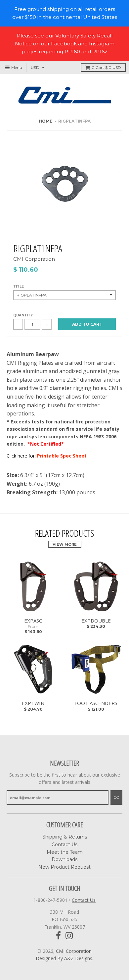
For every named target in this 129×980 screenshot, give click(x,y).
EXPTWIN (33, 703)
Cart (106, 67)
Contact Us (64, 844)
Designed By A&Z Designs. (64, 958)
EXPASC (33, 620)
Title (18, 286)
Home (45, 121)
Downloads (64, 859)
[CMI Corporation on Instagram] (69, 936)
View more (65, 544)
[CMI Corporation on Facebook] (58, 936)
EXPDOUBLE (96, 620)
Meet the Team (65, 852)
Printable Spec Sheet (62, 456)
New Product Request (64, 867)
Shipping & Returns (64, 837)
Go (116, 797)
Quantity (23, 315)
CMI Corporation (34, 259)
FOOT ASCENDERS (95, 703)
